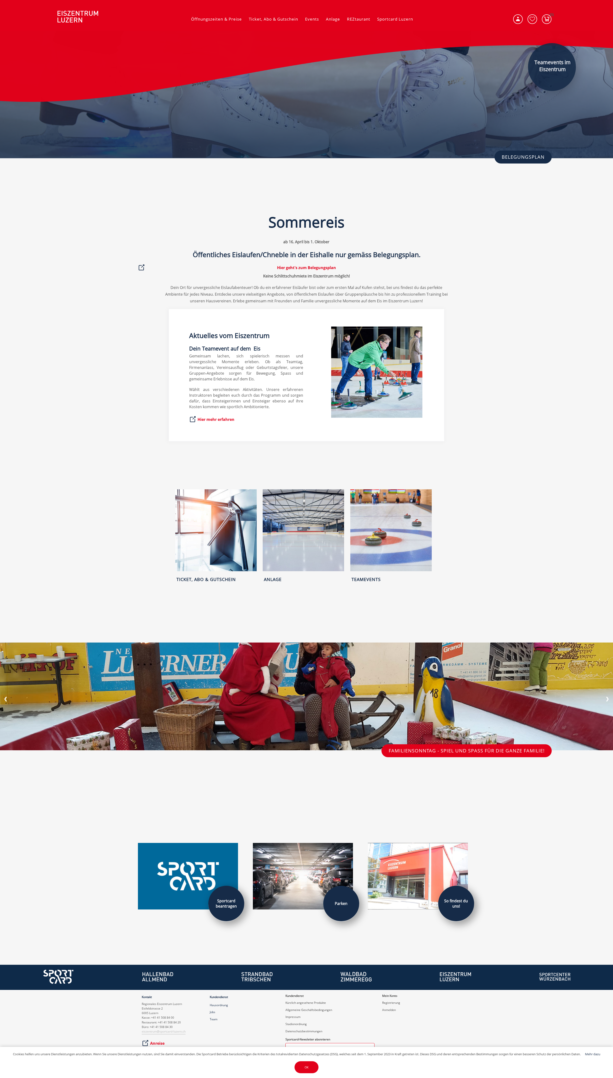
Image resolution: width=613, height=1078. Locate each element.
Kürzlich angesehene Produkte (305, 1003)
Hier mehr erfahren (216, 419)
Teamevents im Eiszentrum (552, 66)
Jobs (212, 1012)
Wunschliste (532, 19)
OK (306, 1067)
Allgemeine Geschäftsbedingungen (308, 1010)
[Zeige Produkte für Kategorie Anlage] (303, 570)
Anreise (157, 1043)
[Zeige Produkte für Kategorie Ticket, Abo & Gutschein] (216, 570)
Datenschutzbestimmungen (303, 1031)
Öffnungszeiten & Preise (216, 19)
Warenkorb (550, 15)
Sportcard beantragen (226, 903)
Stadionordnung (296, 1024)
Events (312, 19)
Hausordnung (219, 1005)
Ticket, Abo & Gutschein (273, 19)
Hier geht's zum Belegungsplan (306, 267)
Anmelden (389, 1010)
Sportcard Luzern (395, 19)
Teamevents (366, 579)
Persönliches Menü (518, 19)
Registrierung (391, 1003)
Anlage (333, 19)
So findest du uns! (456, 903)
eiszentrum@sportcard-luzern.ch (164, 1031)
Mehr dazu (592, 1054)
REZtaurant (358, 19)
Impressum (293, 1017)
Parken (341, 903)
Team (213, 1019)
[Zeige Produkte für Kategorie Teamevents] (391, 570)
